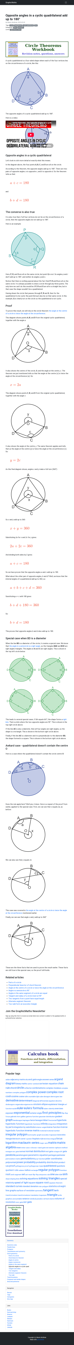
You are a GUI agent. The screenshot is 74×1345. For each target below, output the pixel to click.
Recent (9, 1292)
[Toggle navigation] (65, 2)
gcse (15, 27)
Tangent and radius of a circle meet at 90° (25, 996)
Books (9, 1310)
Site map (10, 1299)
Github (9, 1325)
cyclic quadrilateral (28, 25)
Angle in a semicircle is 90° (19, 990)
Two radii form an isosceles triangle (22, 1004)
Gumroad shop (11, 1312)
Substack (10, 1321)
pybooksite (40, 1339)
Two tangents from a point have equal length (26, 998)
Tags (8, 1295)
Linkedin (9, 1327)
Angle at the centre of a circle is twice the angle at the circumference (36, 988)
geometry (20, 27)
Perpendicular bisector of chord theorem (24, 985)
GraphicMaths (11, 2)
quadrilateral (18, 25)
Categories (10, 1297)
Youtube (9, 1323)
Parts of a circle (14, 982)
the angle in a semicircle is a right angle (24, 646)
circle (11, 25)
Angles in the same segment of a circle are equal (27, 993)
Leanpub (10, 1316)
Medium (9, 1319)
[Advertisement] (38, 37)
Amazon (9, 1314)
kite (36, 25)
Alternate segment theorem (19, 1001)
